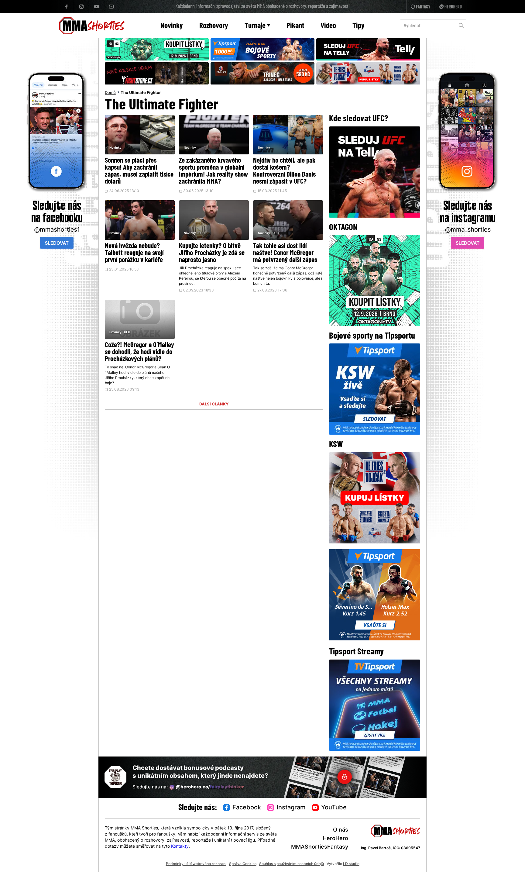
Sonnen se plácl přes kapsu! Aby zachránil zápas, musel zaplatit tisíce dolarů (139, 171)
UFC (201, 233)
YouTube (334, 808)
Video (328, 26)
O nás (340, 830)
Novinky (171, 26)
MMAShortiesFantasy (319, 847)
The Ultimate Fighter (141, 93)
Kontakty (180, 846)
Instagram (291, 808)
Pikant (295, 26)
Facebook (246, 808)
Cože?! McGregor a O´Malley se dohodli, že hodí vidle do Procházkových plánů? (139, 352)
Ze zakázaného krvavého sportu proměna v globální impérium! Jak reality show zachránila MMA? (213, 171)
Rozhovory (213, 26)
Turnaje (255, 26)
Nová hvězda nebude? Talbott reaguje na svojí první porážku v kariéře (134, 253)
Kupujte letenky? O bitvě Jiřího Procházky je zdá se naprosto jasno (212, 253)
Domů (110, 93)
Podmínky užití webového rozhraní (196, 864)
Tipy (358, 26)
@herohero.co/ (210, 787)
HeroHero (335, 839)
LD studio (351, 864)
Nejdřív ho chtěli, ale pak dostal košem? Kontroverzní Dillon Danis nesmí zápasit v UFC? (284, 171)
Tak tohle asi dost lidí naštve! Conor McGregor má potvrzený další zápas (285, 253)
